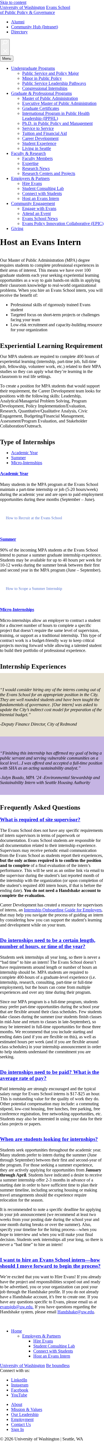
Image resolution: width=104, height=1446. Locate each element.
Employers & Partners (41, 1336)
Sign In (17, 1429)
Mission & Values (26, 1409)
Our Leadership (25, 1414)
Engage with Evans (39, 208)
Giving (17, 228)
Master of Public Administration (50, 98)
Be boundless (58, 1365)
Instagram (19, 1385)
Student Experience (39, 143)
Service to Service (38, 128)
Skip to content (13, 2)
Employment (22, 1419)
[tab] (24, 452)
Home (16, 1331)
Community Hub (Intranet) (34, 26)
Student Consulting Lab (43, 188)
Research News (36, 168)
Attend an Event (36, 213)
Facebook (19, 1390)
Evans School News (40, 218)
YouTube (19, 1395)
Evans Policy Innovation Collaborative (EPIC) (62, 223)
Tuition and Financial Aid (44, 133)
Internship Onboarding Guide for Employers (63, 910)
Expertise (30, 163)
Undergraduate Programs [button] (33, 68)
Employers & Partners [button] (30, 178)
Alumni (17, 21)
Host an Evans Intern (40, 198)
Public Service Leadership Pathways (54, 83)
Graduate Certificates (40, 108)
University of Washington (22, 7)
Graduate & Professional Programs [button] (41, 93)
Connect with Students (42, 193)
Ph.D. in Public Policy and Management (57, 123)
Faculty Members (37, 158)
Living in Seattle (36, 148)
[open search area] (5, 47)
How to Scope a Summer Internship (34, 589)
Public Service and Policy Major (50, 73)
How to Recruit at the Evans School (34, 518)
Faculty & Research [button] (28, 153)
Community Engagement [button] (33, 203)
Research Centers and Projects (48, 173)
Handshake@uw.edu (75, 1311)
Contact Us (21, 1424)
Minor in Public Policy (42, 78)
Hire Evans (32, 183)
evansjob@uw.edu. (17, 1306)
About (16, 1404)
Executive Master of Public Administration (59, 103)
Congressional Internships (44, 88)
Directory (19, 31)
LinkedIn (19, 1380)
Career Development (40, 138)
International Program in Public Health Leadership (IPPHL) (56, 116)
